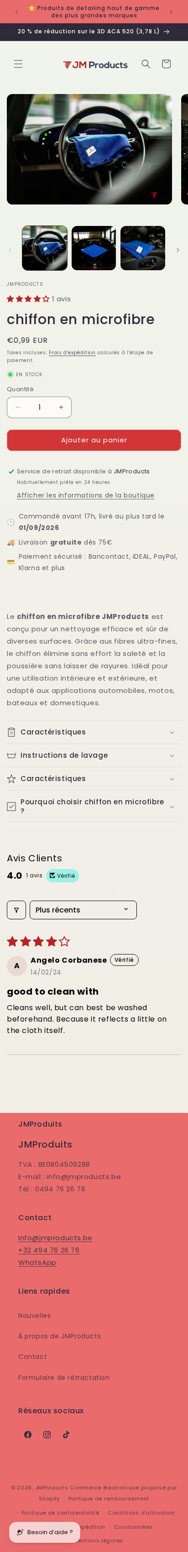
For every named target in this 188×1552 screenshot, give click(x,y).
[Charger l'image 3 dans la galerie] (142, 248)
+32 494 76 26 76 (49, 1250)
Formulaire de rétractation (64, 1377)
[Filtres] (16, 910)
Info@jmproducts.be (55, 1238)
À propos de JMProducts (59, 1336)
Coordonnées (133, 1527)
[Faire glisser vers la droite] (178, 250)
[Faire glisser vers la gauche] (10, 250)
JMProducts (51, 1487)
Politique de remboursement (108, 1498)
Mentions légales (98, 1540)
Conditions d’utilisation (141, 1512)
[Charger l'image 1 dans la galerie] (44, 248)
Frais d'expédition (72, 352)
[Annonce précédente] (17, 12)
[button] (18, 64)
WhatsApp (37, 1262)
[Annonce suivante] (171, 12)
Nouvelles (34, 1315)
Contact (32, 1356)
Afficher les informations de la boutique (86, 495)
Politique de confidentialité (60, 1512)
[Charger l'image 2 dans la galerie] (94, 248)
